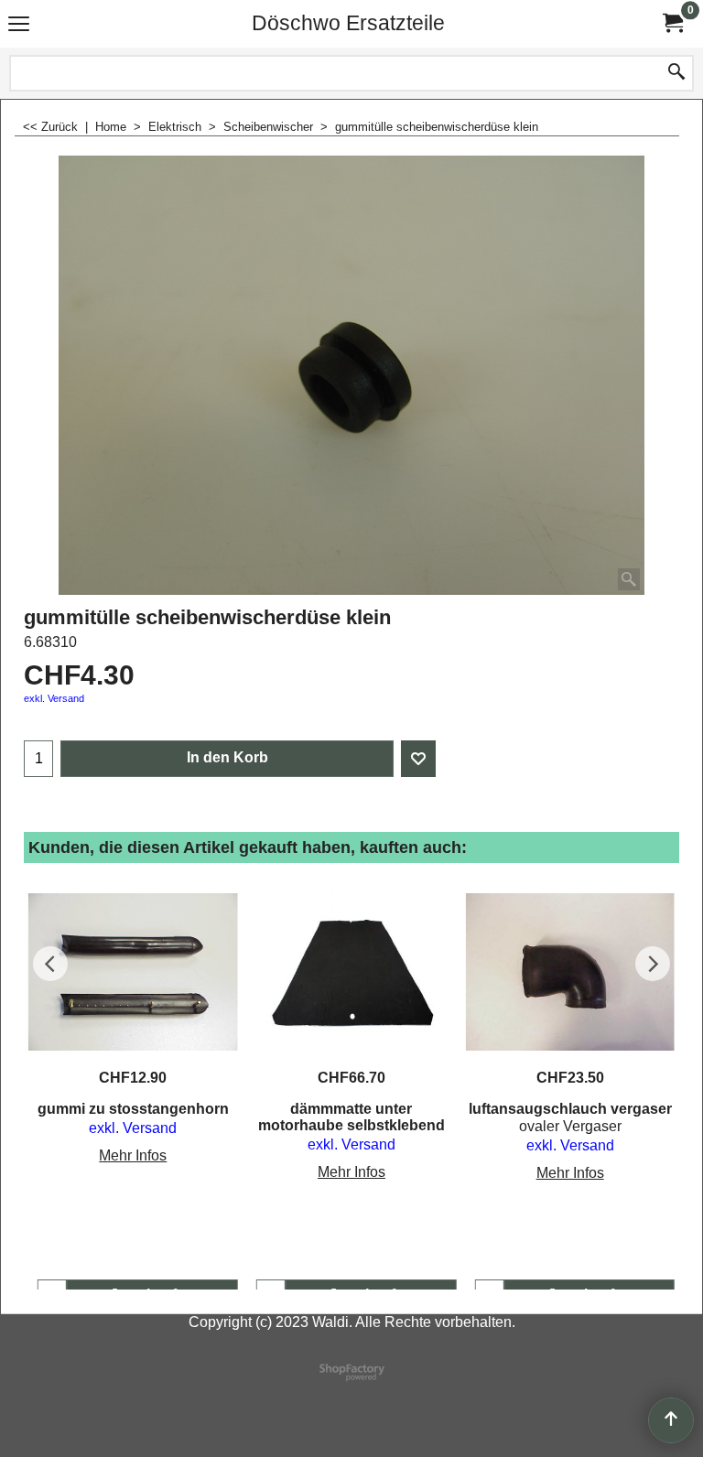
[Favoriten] (418, 758)
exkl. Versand (54, 698)
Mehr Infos (133, 1155)
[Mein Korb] (672, 23)
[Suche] (676, 73)
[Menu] (18, 25)
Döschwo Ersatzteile (348, 23)
